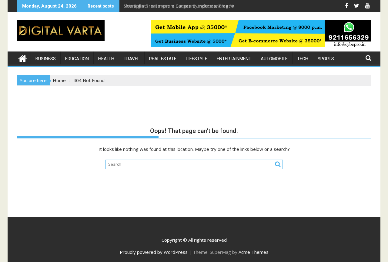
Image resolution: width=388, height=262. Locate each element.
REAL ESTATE (162, 58)
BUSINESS (45, 58)
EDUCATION (77, 58)
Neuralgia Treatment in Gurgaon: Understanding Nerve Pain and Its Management (210, 6)
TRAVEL (132, 58)
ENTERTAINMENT (234, 58)
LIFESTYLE (196, 58)
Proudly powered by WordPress (154, 252)
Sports (326, 58)
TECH (302, 58)
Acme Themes (254, 252)
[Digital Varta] (23, 57)
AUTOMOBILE (274, 58)
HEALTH (106, 58)
